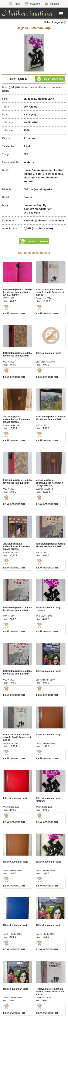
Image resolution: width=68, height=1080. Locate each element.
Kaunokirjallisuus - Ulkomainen (44, 220)
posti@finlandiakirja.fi (38, 208)
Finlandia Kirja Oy (35, 205)
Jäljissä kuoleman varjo (39, 98)
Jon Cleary (30, 106)
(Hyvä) (32, 114)
